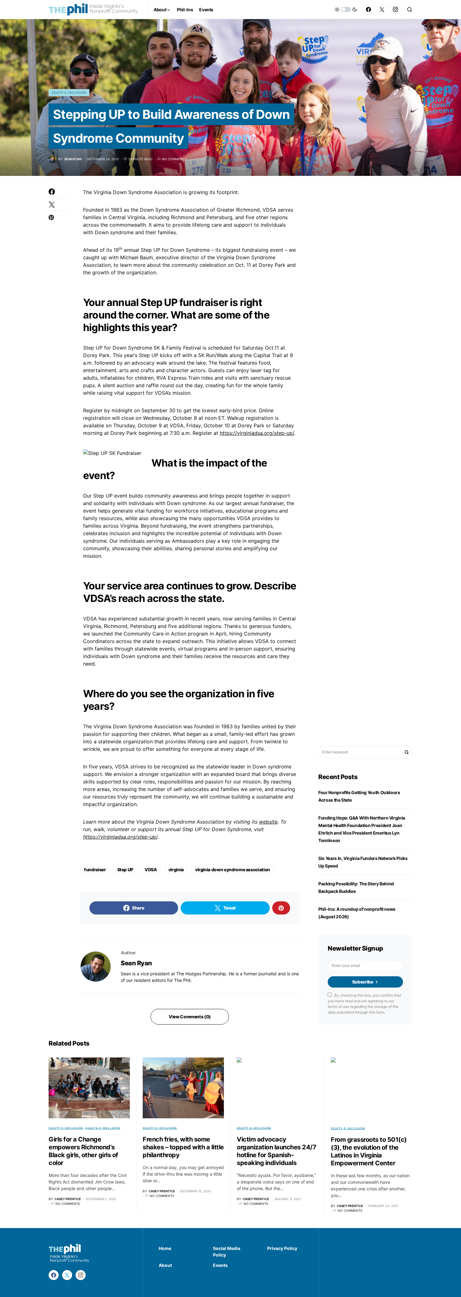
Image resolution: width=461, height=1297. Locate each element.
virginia (176, 869)
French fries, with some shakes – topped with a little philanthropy (183, 1147)
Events (220, 1265)
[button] (346, 9)
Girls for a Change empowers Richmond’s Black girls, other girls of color (83, 1151)
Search (406, 752)
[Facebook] (368, 9)
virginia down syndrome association (232, 869)
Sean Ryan (136, 963)
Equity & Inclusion (69, 92)
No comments (174, 159)
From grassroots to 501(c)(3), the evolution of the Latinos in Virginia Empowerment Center (369, 1151)
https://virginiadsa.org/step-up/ (257, 433)
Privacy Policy (282, 1248)
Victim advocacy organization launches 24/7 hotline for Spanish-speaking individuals (276, 1151)
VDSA (151, 869)
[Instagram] (395, 9)
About (165, 1265)
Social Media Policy (226, 1251)
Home (165, 1248)
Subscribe (362, 981)
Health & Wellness (102, 1128)
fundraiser (95, 869)
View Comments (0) (190, 1016)
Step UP (125, 869)
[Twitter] (382, 9)
